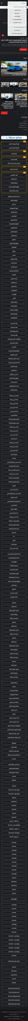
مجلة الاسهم (14, 220)
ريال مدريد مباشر (14, 618)
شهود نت (14, 294)
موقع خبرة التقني (14, 243)
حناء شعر (14, 533)
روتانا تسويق (14, 259)
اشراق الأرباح (14, 318)
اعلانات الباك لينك (14, 343)
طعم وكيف (14, 290)
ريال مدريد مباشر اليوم (14, 764)
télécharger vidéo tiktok (14, 1004)
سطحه (14, 687)
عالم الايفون (14, 228)
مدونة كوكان (14, 232)
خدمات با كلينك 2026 (14, 577)
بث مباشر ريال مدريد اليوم (14, 755)
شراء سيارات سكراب (14, 718)
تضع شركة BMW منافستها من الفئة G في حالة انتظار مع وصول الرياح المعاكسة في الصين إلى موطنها (7, 105)
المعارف (14, 275)
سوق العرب (14, 562)
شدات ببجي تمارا (14, 400)
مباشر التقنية (14, 302)
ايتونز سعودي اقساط (14, 419)
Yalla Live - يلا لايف (14, 821)
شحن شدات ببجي (14, 490)
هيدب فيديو (14, 279)
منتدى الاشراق (14, 355)
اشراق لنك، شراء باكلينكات (14, 339)
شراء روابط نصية (14, 331)
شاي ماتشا (14, 544)
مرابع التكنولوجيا (14, 208)
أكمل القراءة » (23, 49)
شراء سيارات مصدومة (14, 734)
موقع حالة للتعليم (14, 378)
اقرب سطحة (14, 710)
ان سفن (14, 204)
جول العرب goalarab (14, 751)
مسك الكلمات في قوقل (14, 196)
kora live (14, 846)
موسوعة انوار (14, 314)
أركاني (14, 298)
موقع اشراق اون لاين (14, 187)
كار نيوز (14, 239)
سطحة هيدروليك (14, 694)
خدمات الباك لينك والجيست (14, 554)
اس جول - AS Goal (14, 837)
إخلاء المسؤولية (23, 125)
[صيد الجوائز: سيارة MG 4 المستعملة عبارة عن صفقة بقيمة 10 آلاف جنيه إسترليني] (23, 84)
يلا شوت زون (14, 975)
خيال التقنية (14, 212)
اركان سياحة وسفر (14, 191)
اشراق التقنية (14, 200)
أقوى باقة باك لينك (14, 573)
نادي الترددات (14, 267)
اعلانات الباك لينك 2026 (14, 359)
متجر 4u (14, 458)
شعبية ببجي (14, 505)
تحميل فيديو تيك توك (14, 992)
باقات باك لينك (14, 335)
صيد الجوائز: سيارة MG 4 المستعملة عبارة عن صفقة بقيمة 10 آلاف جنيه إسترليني (21, 104)
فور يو (14, 486)
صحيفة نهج (14, 236)
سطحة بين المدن (14, 690)
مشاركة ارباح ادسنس (14, 148)
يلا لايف (14, 759)
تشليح (14, 714)
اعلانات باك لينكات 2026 (14, 961)
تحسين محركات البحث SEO (14, 163)
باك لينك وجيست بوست (14, 363)
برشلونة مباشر (14, 614)
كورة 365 (14, 743)
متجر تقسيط (14, 439)
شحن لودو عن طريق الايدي (14, 501)
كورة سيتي (14, 747)
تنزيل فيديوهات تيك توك (14, 996)
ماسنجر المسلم (14, 169)
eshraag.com (11, 1014)
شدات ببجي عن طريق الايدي (14, 462)
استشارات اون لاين (14, 271)
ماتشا (14, 540)
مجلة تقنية (14, 370)
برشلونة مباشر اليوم (14, 768)
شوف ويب (14, 216)
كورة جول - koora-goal (14, 794)
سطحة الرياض (14, 683)
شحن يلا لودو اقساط (14, 423)
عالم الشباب (14, 154)
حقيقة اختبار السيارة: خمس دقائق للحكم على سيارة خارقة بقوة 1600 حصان (15, 74)
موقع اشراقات (14, 183)
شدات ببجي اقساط (14, 396)
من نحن (25, 121)
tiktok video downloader (14, 1000)
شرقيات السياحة (14, 310)
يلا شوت (14, 603)
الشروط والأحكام (23, 123)
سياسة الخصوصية (23, 127)
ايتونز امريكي (14, 415)
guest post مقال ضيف (14, 558)
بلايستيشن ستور (14, 513)
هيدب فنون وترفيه (14, 386)
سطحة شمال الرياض (14, 698)
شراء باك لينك (14, 323)
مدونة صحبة (14, 306)
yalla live (14, 780)
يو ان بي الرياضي (14, 374)
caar (25, 38)
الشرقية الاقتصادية (14, 224)
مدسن (14, 255)
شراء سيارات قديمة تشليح (14, 737)
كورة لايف (14, 850)
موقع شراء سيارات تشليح (14, 726)
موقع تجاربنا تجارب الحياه (14, 581)
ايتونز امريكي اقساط (14, 478)
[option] (14, 68)
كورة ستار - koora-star (14, 790)
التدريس (14, 347)
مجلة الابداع (14, 263)
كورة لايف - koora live (14, 936)
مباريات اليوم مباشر (14, 610)
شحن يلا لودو (14, 497)
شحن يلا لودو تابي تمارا (14, 470)
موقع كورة (14, 899)
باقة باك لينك (14, 159)
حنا (14, 536)
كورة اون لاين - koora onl (14, 825)
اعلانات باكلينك (14, 597)
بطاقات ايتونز (14, 509)
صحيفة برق (14, 179)
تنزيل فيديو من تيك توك (14, 988)
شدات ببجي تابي (14, 407)
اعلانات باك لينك (14, 593)
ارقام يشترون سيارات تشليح (14, 730)
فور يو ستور (14, 454)
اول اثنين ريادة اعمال (14, 144)
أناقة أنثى (14, 247)
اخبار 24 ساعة (14, 382)
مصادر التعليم (14, 366)
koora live (14, 805)
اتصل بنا (25, 129)
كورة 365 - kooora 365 (14, 833)
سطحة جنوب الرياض (14, 706)
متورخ (14, 251)
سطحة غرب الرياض (14, 702)
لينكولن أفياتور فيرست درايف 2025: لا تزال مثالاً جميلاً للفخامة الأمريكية (14, 41)
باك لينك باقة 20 (14, 566)
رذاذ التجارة (14, 286)
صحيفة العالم (14, 390)
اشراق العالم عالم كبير (14, 351)
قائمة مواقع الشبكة (5, 1012)
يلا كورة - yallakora (14, 829)
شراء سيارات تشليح (14, 722)
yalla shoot (14, 607)
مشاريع (14, 589)
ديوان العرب (14, 585)
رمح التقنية (14, 282)
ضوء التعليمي (14, 175)
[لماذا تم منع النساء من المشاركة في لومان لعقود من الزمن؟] (5, 84)
